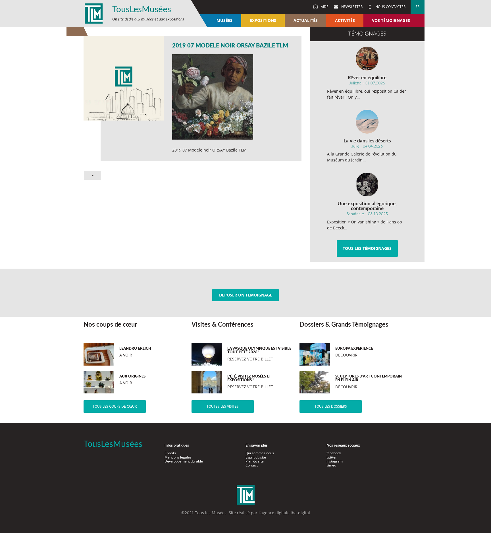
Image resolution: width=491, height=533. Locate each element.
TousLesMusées (141, 9)
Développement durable (184, 461)
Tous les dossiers (331, 406)
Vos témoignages (391, 20)
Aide (324, 6)
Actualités (306, 20)
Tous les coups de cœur (115, 406)
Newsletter (351, 6)
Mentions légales (178, 457)
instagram (334, 461)
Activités (345, 20)
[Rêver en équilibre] (367, 58)
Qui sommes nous (260, 453)
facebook (333, 453)
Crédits (170, 453)
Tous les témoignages (367, 248)
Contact (252, 465)
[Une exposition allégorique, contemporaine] (367, 184)
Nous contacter (390, 6)
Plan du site (255, 461)
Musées (224, 20)
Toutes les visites (223, 406)
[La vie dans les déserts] (367, 122)
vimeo (331, 465)
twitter (331, 457)
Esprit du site (256, 457)
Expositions (263, 20)
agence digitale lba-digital (285, 512)
